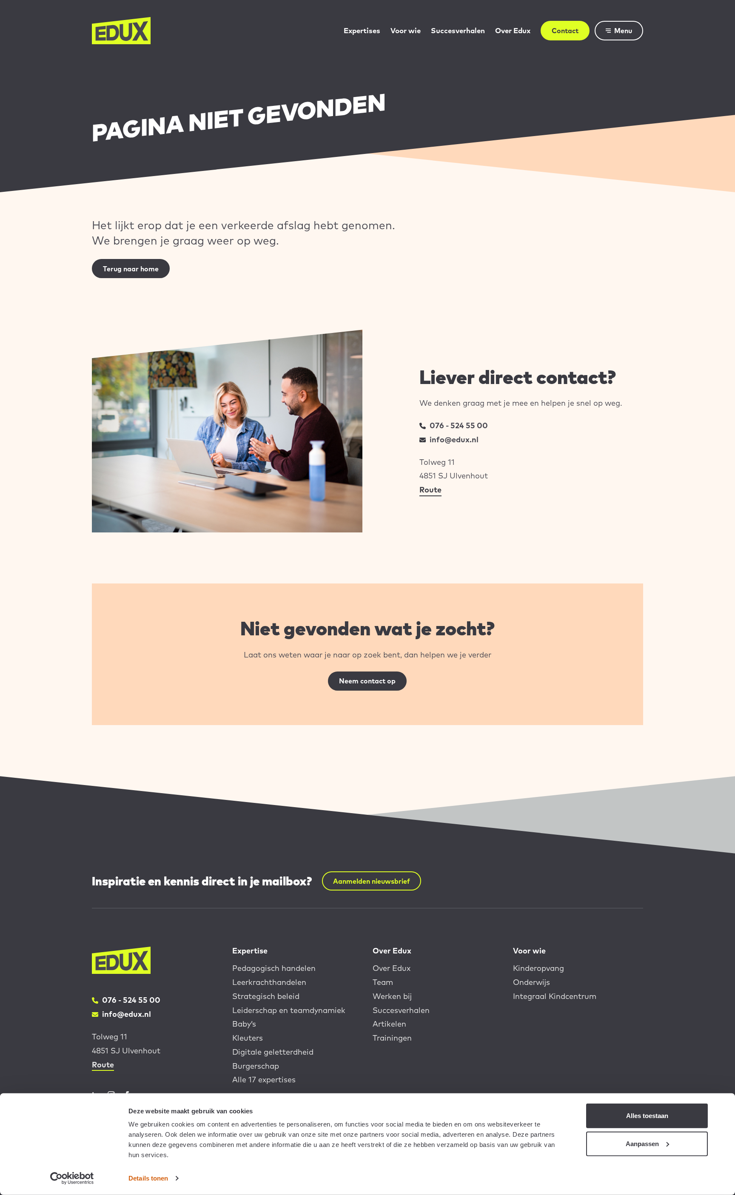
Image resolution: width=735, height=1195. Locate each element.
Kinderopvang (538, 968)
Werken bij (392, 996)
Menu (623, 30)
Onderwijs (531, 982)
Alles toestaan (647, 1115)
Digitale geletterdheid (272, 1052)
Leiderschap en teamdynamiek (288, 1010)
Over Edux (512, 30)
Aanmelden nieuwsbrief (371, 881)
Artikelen (389, 1024)
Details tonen (148, 1178)
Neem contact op (367, 681)
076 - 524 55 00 (459, 425)
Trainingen (392, 1038)
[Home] (121, 30)
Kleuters (247, 1038)
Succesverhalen (458, 30)
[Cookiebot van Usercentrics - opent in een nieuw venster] (72, 1178)
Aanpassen (642, 1143)
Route (430, 490)
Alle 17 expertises (264, 1079)
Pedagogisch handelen (274, 968)
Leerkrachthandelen (269, 982)
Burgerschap (255, 1066)
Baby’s (244, 1024)
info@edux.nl (454, 439)
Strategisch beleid (265, 996)
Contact (565, 30)
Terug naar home (131, 269)
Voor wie (405, 30)
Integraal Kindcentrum (554, 996)
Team (383, 982)
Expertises (362, 30)
